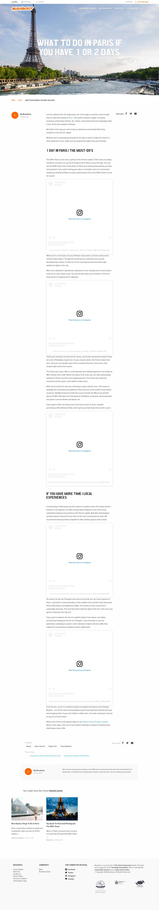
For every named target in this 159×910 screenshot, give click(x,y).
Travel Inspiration (66, 746)
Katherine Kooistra (18, 838)
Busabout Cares (45, 872)
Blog (20, 100)
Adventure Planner (87, 8)
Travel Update (18, 869)
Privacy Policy (18, 876)
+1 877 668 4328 (142, 2)
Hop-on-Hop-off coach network (95, 722)
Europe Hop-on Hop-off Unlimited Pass (76, 756)
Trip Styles (119, 8)
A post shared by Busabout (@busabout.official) (67, 250)
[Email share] (135, 113)
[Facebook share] (126, 113)
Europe (28, 746)
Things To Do (52, 746)
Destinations (132, 8)
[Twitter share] (131, 113)
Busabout (27, 114)
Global (41, 2)
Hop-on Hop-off (105, 8)
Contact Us (17, 874)
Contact (129, 2)
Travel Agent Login (20, 881)
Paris (71, 118)
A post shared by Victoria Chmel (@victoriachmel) (67, 701)
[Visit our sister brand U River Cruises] (27, 2)
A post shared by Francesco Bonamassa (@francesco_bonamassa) (73, 482)
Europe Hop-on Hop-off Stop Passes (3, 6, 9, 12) (45, 756)
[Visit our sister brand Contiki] (15, 2)
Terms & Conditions (20, 879)
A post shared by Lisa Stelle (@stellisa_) (67, 351)
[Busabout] (23, 7)
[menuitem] (87, 8)
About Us (16, 872)
